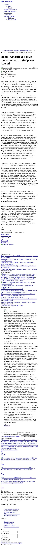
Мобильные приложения (12, 514)
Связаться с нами (9, 525)
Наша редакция (9, 522)
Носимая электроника (11, 510)
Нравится (4, 241)
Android (6, 4)
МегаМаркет (12, 19)
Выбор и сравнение (10, 11)
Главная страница (6, 50)
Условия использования (11, 527)
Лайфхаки (7, 14)
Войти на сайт (5, 541)
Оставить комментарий (28, 436)
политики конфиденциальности (10, 436)
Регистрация (5, 543)
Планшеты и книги (10, 512)
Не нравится (5, 242)
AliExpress (11, 18)
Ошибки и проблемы (10, 515)
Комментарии (8, 523)
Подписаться (6, 235)
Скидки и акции (9, 16)
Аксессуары (8, 13)
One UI (10, 8)
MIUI (9, 6)
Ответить (7, 425)
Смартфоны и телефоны (11, 509)
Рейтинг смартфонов (10, 9)
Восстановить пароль (15, 543)
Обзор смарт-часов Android (21, 50)
